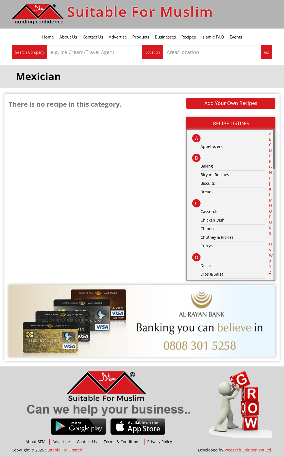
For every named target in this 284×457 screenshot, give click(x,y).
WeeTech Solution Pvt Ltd (247, 450)
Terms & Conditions (122, 441)
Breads (207, 191)
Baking (207, 166)
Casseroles (210, 211)
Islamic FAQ (212, 37)
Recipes (188, 37)
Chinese (208, 228)
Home (48, 37)
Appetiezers (212, 146)
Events (236, 37)
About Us (68, 37)
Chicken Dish (213, 220)
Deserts (208, 265)
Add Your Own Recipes (230, 103)
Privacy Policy (159, 441)
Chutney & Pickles (217, 237)
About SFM (35, 441)
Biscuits (208, 183)
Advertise (118, 37)
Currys (207, 245)
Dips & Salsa (212, 274)
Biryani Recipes (215, 174)
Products (140, 37)
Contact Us (93, 37)
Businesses (165, 37)
